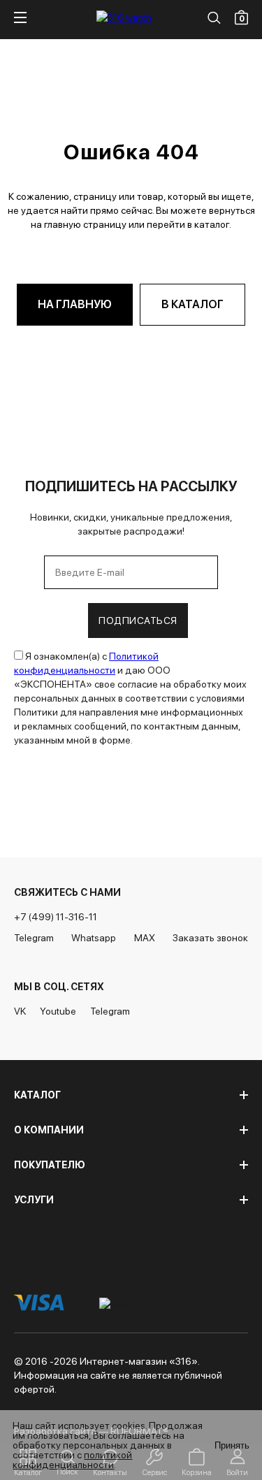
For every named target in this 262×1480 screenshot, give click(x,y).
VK (20, 1011)
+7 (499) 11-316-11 (55, 916)
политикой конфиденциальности (72, 1459)
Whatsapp (93, 937)
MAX (144, 937)
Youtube (58, 1011)
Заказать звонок (210, 937)
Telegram (34, 937)
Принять (231, 1445)
